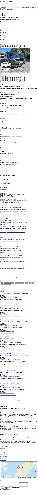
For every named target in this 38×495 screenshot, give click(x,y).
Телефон (1, 201)
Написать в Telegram (3, 30)
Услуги (3, 12)
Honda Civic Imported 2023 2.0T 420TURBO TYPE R (11, 310)
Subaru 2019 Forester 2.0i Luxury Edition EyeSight (11, 304)
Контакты (4, 15)
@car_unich (3, 37)
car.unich (1, 41)
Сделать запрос (3, 290)
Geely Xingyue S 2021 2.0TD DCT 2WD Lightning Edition (12, 389)
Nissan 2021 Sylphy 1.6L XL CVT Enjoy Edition (10, 383)
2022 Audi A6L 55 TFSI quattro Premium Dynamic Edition (12, 338)
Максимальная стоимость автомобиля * (7, 195)
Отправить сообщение (4, 488)
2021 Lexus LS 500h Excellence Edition (8, 395)
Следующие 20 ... (19, 400)
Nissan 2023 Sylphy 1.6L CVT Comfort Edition (10, 316)
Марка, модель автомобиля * (5, 193)
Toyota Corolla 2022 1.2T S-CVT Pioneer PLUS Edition (11, 287)
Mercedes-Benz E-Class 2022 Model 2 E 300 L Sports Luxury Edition (14, 321)
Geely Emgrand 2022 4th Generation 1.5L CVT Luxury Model (13, 344)
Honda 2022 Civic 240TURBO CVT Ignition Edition (11, 372)
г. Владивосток (10, 1)
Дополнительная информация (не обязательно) (8, 199)
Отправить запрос (3, 203)
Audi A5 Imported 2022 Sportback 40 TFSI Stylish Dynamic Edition (14, 350)
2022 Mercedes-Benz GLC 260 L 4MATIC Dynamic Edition (12, 361)
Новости (3, 14)
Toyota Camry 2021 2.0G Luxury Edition (8, 333)
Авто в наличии (10, 96)
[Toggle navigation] (12, 9)
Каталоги (4, 13)
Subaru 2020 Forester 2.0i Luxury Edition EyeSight (11, 299)
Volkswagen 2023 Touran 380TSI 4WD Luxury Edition (11, 378)
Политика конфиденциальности (5, 489)
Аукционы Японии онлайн (4, 25)
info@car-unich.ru (3, 1)
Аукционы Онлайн (3, 96)
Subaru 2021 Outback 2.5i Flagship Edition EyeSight (11, 327)
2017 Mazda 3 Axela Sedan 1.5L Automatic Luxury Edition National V (14, 293)
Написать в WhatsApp (5, 29)
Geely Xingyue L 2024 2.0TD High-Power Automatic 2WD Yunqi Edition (15, 355)
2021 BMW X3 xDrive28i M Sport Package (9, 366)
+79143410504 (2, 44)
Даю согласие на (10, 202)
